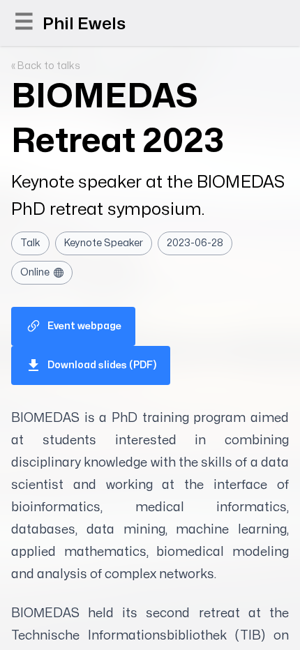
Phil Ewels (84, 24)
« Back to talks (45, 65)
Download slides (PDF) (101, 365)
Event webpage (84, 326)
